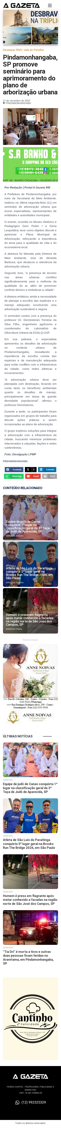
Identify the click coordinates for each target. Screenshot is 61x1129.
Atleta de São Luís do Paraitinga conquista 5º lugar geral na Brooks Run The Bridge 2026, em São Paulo (29, 573)
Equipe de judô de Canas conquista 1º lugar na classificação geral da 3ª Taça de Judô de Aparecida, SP (28, 526)
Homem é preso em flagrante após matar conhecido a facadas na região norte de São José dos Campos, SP (29, 619)
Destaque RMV (12, 49)
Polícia (19, 629)
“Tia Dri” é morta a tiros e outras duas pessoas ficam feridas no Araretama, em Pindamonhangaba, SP (28, 957)
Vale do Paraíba (34, 49)
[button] (14, 469)
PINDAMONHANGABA (18, 103)
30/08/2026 (10, 536)
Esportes (20, 536)
